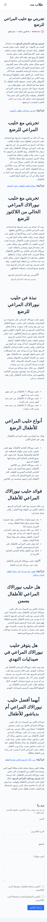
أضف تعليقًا (38, 856)
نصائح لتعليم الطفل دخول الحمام (21, 185)
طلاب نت (36, 4)
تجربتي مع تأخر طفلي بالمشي (22, 110)
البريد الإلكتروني (37, 831)
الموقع (41, 844)
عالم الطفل (11, 32)
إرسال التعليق (36, 907)
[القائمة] (5, 4)
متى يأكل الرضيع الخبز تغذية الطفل (20, 759)
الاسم (41, 819)
